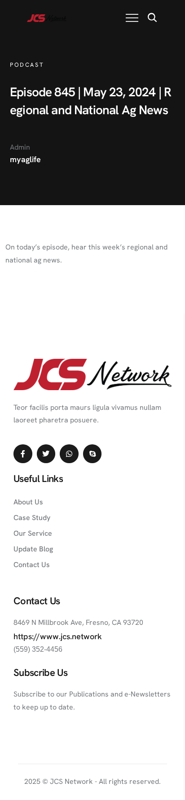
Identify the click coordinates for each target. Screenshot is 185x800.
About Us (28, 502)
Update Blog (33, 549)
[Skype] (92, 453)
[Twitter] (46, 453)
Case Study (31, 517)
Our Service (32, 533)
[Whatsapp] (69, 453)
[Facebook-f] (22, 453)
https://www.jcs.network (57, 636)
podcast (27, 65)
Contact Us (31, 564)
